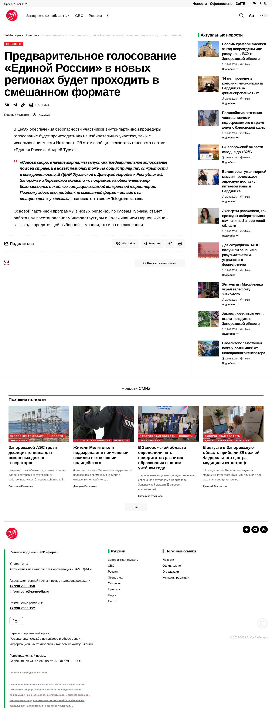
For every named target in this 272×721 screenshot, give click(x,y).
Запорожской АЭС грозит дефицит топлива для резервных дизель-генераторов (33, 455)
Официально (221, 3)
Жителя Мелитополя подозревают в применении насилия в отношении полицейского (101, 455)
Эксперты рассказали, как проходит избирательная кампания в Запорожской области (244, 218)
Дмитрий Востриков (85, 486)
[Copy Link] (23, 104)
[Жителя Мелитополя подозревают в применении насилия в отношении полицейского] (103, 424)
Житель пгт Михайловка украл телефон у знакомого (242, 289)
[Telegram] (260, 3)
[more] (107, 15)
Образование (150, 440)
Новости (200, 3)
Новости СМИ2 (136, 388)
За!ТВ (240, 3)
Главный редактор (17, 115)
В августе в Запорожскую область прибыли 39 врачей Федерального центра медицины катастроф (231, 455)
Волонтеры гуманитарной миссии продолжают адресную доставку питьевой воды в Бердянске (244, 181)
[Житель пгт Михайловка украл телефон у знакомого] (208, 290)
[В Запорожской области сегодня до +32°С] (208, 152)
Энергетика (19, 440)
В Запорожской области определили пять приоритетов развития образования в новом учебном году (162, 457)
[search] (241, 15)
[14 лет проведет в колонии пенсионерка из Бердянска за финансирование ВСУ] (208, 84)
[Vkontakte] (255, 3)
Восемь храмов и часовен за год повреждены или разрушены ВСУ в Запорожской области (244, 51)
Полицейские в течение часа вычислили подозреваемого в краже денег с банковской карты (244, 120)
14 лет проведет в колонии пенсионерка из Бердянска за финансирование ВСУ (243, 85)
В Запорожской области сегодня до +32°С (242, 149)
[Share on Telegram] (15, 104)
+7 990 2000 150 (22, 586)
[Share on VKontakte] (7, 104)
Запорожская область (28, 436)
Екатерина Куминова (20, 486)
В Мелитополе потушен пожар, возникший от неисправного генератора (243, 348)
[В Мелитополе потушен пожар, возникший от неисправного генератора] (208, 348)
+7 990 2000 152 (22, 608)
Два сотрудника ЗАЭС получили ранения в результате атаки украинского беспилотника (240, 254)
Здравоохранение (218, 440)
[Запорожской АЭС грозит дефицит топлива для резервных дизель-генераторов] (38, 424)
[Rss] (265, 3)
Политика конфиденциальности (29, 672)
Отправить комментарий (161, 263)
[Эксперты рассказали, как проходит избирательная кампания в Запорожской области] (208, 216)
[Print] (31, 104)
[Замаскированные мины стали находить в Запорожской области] (208, 319)
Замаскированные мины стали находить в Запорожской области (243, 318)
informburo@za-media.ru (29, 591)
